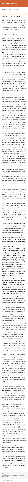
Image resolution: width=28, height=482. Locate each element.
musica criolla (18, 475)
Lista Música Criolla (9, 3)
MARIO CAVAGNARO (12, 16)
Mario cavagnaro (11, 475)
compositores (5, 475)
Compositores (17, 474)
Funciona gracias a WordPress (7, 480)
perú (7, 476)
